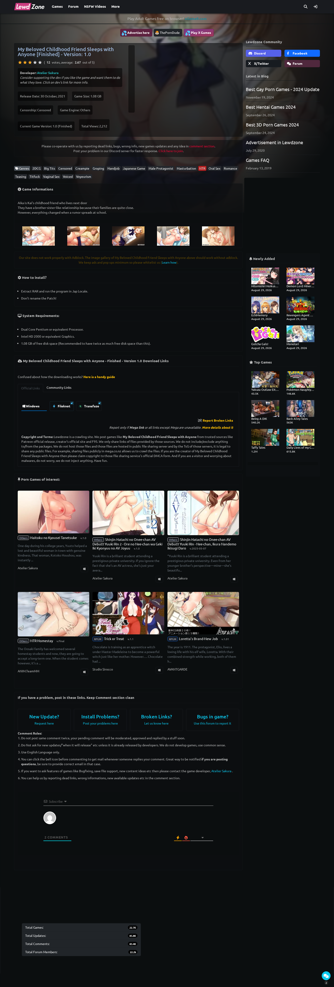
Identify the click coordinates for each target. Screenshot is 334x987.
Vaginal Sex (51, 176)
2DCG (36, 168)
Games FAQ (257, 160)
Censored (65, 168)
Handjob (113, 168)
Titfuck (35, 176)
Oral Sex (214, 168)
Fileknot (63, 406)
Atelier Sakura (48, 73)
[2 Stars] (25, 62)
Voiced (68, 176)
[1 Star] (20, 62)
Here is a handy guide (99, 377)
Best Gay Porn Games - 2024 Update (282, 89)
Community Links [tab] (59, 387)
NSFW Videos (95, 6)
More (115, 6)
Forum (73, 6)
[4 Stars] (35, 62)
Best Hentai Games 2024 (271, 107)
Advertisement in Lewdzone (274, 142)
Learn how (169, 262)
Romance (230, 168)
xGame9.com (196, 18)
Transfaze (91, 406)
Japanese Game (134, 168)
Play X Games (198, 33)
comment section (201, 146)
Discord (259, 53)
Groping (98, 168)
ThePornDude (170, 32)
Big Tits (49, 168)
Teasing (20, 176)
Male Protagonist (161, 168)
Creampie (82, 168)
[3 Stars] (30, 62)
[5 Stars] (40, 62)
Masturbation (186, 168)
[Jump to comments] (326, 975)
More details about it (217, 427)
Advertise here (135, 33)
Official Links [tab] (30, 388)
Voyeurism (83, 176)
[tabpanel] (128, 405)
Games (57, 6)
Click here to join (171, 151)
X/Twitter (261, 63)
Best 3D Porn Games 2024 (272, 124)
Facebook (299, 53)
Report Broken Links (218, 420)
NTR (202, 168)
